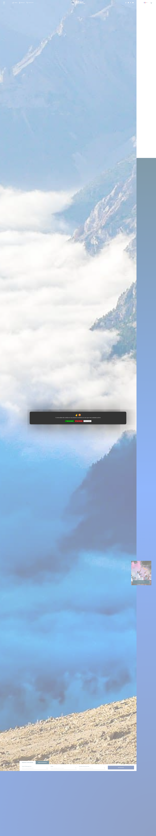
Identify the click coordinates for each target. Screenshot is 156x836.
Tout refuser (79, 421)
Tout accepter (69, 421)
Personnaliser (87, 421)
